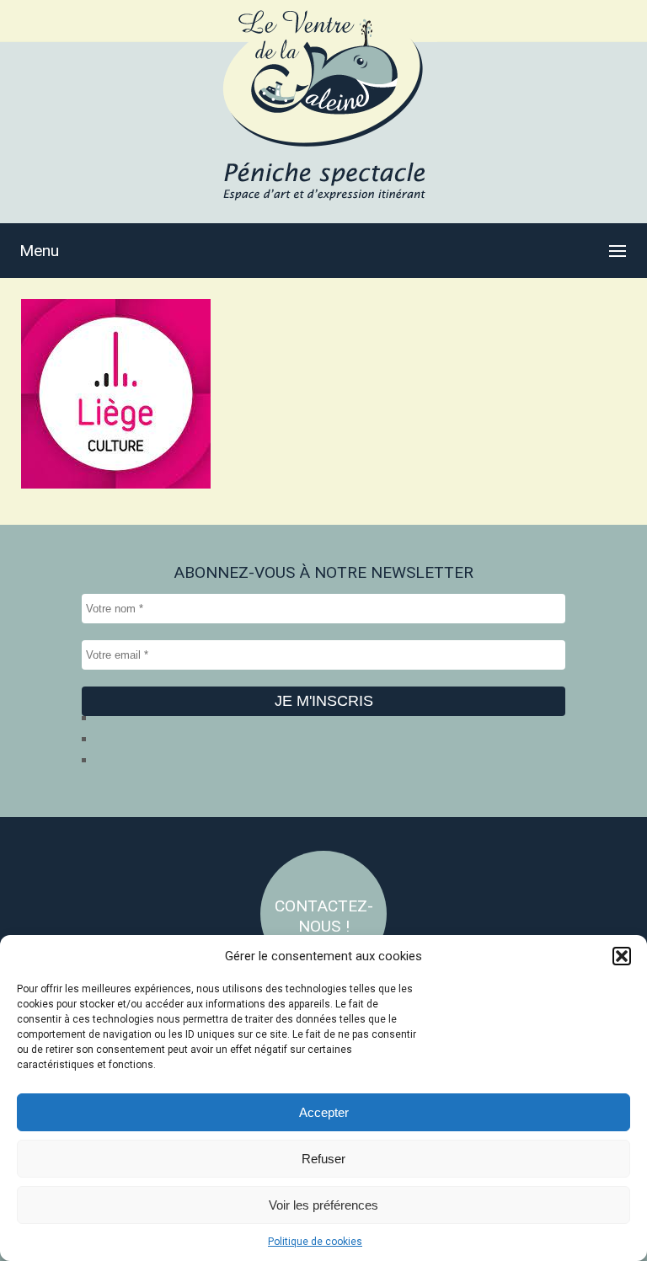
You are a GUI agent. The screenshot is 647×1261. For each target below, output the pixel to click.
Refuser (323, 1158)
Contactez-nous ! (324, 916)
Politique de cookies (315, 1242)
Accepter (324, 1112)
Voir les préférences (323, 1205)
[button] (621, 956)
